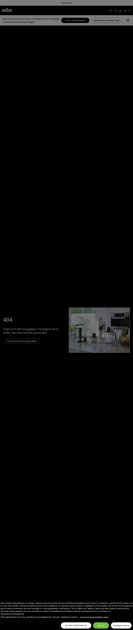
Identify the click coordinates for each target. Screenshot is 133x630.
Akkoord (101, 625)
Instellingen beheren (121, 625)
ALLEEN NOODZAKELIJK (76, 625)
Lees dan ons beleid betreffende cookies (94, 617)
